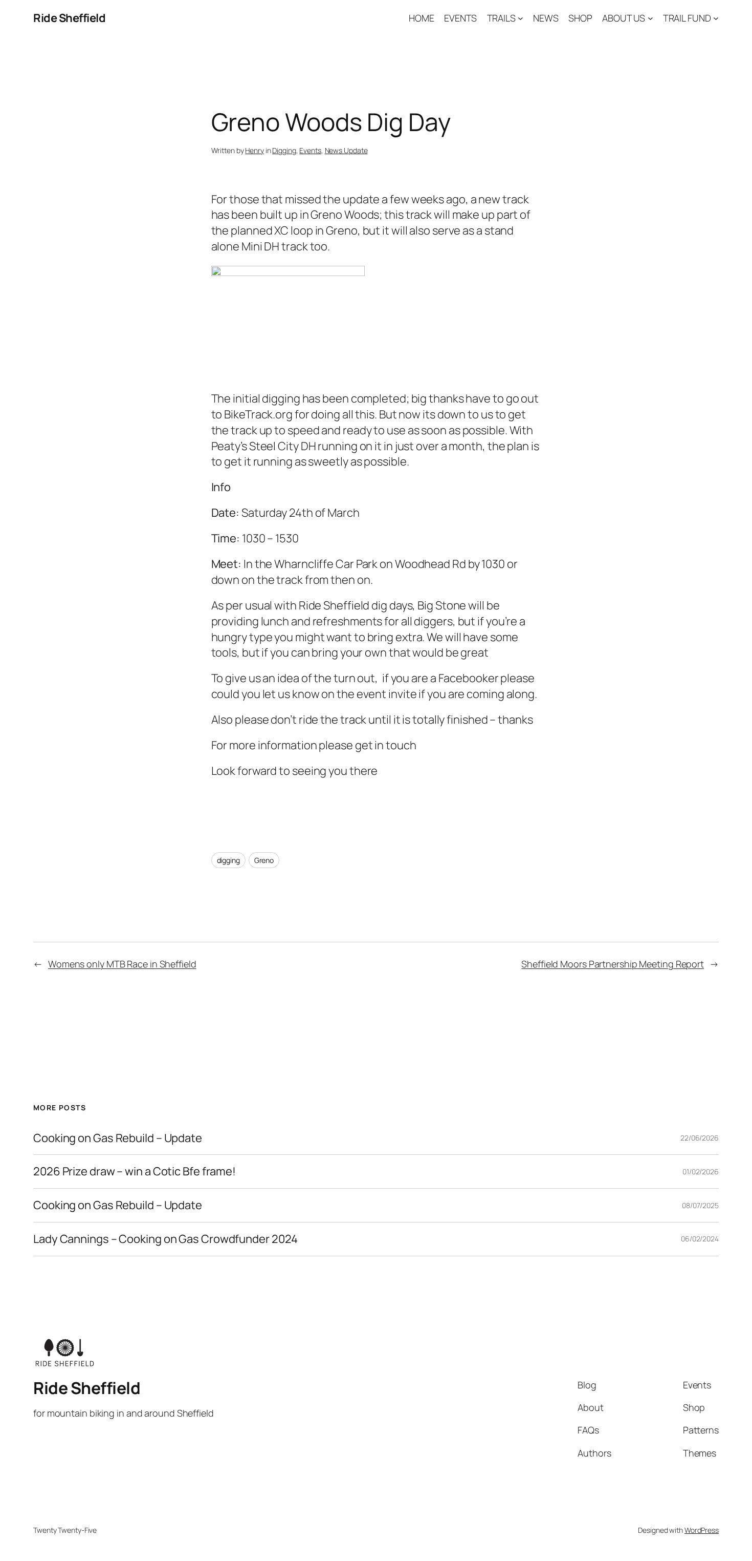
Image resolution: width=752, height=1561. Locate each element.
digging (228, 860)
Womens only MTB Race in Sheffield (122, 964)
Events (310, 150)
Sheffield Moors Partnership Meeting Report (612, 964)
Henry (254, 150)
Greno (264, 860)
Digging (284, 150)
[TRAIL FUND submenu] (716, 18)
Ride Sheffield (69, 18)
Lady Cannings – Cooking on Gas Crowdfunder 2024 (165, 1239)
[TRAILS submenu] (520, 18)
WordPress (701, 1530)
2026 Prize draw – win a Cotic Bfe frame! (134, 1171)
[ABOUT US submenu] (650, 18)
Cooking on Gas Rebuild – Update (117, 1138)
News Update (346, 150)
